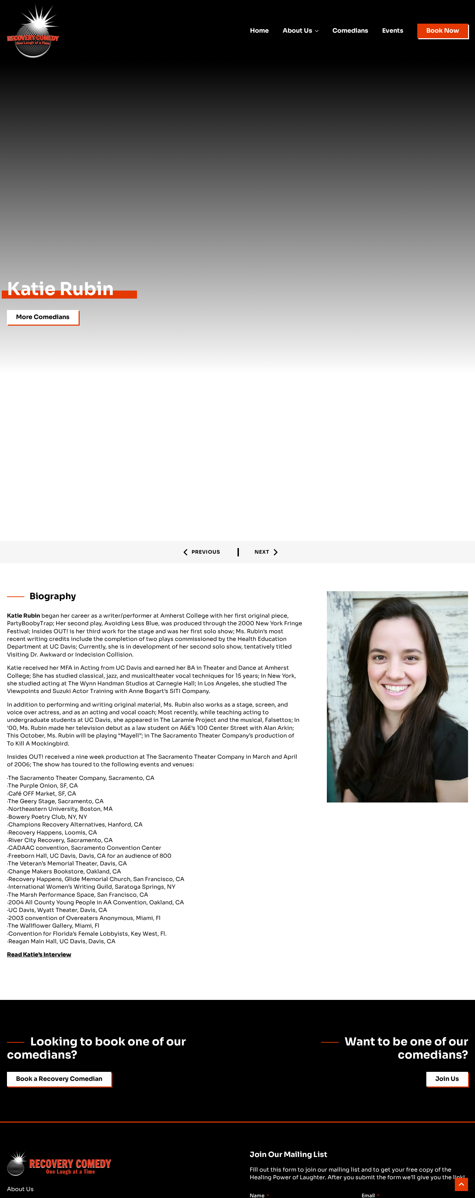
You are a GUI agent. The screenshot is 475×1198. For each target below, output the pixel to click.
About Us (297, 30)
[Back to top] (461, 1184)
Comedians (350, 30)
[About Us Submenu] (318, 31)
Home (259, 30)
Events (392, 30)
